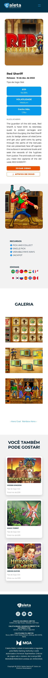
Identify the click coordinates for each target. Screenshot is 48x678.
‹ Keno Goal (15, 421)
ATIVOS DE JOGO (25, 174)
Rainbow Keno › (29, 421)
